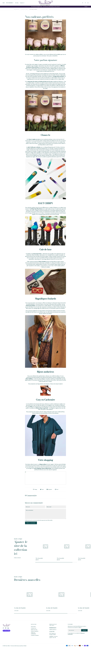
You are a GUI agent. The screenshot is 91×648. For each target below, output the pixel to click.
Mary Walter (8, 645)
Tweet (43, 489)
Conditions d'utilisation (35, 635)
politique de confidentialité (33, 633)
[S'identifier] (85, 2)
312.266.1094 (51, 631)
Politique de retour (34, 629)
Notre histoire (33, 626)
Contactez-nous (33, 628)
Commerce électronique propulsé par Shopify (18, 645)
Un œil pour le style (24, 9)
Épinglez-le (50, 489)
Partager (35, 489)
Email (57, 489)
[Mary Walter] (45, 3)
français (86, 6)
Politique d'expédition (34, 631)
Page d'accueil (16, 9)
